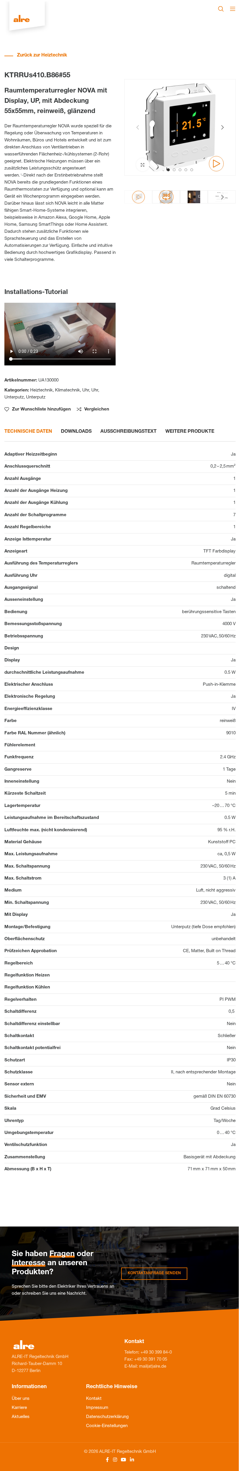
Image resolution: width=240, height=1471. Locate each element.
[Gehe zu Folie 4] (185, 169)
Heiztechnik (41, 390)
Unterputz (14, 397)
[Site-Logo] (27, 19)
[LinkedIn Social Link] (132, 1460)
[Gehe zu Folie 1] (168, 169)
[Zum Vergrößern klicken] (142, 164)
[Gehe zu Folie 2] (174, 169)
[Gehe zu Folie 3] (180, 169)
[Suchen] (221, 9)
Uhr (85, 390)
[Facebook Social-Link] (107, 1460)
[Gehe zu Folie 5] (191, 169)
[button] (137, 127)
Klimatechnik (67, 390)
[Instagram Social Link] (115, 1460)
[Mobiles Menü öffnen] (233, 9)
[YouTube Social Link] (123, 1460)
